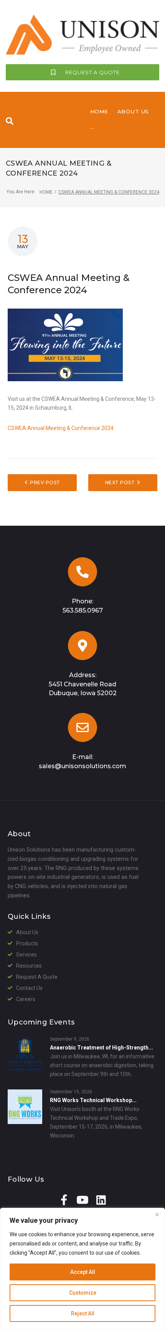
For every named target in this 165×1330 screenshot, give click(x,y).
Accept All (82, 1272)
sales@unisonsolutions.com (82, 766)
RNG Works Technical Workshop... (93, 1100)
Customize (82, 1293)
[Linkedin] (101, 1200)
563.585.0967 (83, 610)
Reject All (82, 1313)
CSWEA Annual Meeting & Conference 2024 (61, 428)
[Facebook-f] (64, 1200)
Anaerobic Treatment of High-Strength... (101, 1047)
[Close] (157, 1214)
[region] (82, 1269)
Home (46, 192)
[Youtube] (82, 1200)
